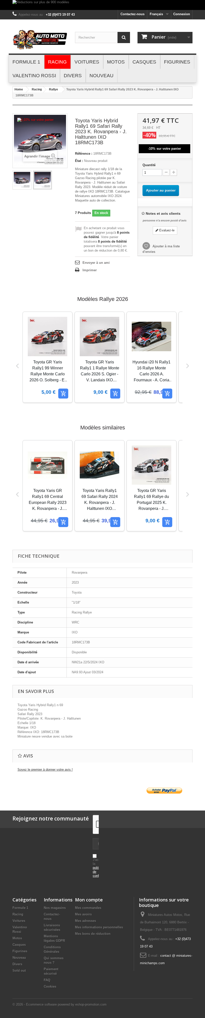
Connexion (181, 14)
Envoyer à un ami (96, 263)
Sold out (19, 970)
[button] (17, 366)
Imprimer (89, 270)
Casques (19, 945)
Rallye (53, 89)
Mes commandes (88, 908)
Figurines (19, 951)
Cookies (50, 986)
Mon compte (89, 900)
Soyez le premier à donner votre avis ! (45, 769)
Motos (17, 938)
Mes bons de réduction (92, 934)
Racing (37, 89)
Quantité (149, 165)
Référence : (83, 153)
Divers (17, 964)
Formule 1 (20, 908)
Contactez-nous (132, 14)
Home (18, 89)
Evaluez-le (166, 230)
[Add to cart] (63, 394)
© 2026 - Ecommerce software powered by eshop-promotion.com (59, 1004)
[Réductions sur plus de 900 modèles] (102, 5)
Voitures (18, 921)
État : (79, 161)
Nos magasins (55, 908)
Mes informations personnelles (99, 927)
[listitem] (47, 357)
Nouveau (19, 957)
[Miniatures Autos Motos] (40, 39)
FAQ (47, 980)
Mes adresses (85, 921)
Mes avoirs (83, 914)
